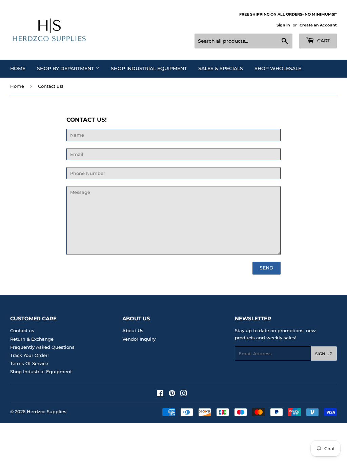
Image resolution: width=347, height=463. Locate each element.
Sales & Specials (220, 68)
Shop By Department (66, 68)
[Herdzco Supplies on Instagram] (183, 394)
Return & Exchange (32, 339)
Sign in (283, 25)
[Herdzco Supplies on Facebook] (160, 394)
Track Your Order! (29, 355)
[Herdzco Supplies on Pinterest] (172, 394)
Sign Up (323, 353)
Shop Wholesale (277, 68)
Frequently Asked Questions (42, 347)
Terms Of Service (29, 363)
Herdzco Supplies (46, 411)
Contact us (22, 330)
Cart (323, 41)
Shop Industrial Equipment (149, 68)
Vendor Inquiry (139, 339)
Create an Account (318, 25)
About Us (132, 330)
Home (17, 68)
